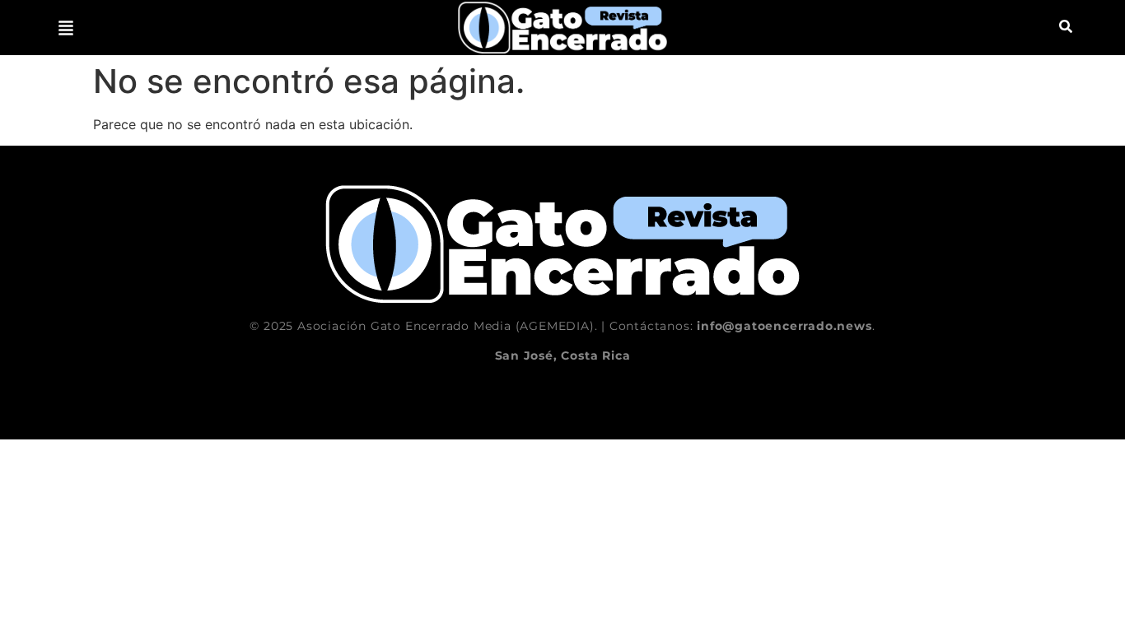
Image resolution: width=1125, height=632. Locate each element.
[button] (65, 28)
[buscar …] (1065, 28)
